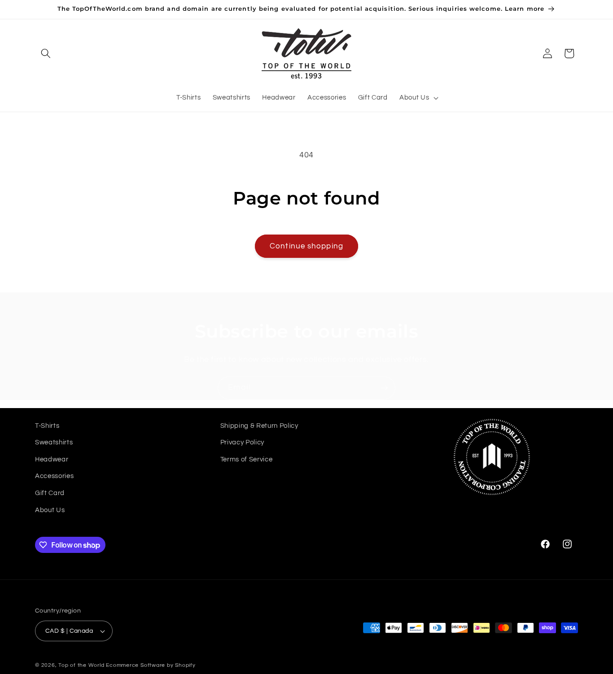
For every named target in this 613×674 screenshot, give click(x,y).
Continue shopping (306, 246)
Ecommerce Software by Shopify (150, 665)
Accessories (54, 476)
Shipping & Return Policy (259, 425)
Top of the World (81, 665)
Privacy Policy (242, 442)
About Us (50, 509)
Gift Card (50, 492)
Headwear (51, 459)
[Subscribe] (384, 388)
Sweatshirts (54, 442)
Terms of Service (246, 459)
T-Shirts (47, 425)
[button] (46, 53)
